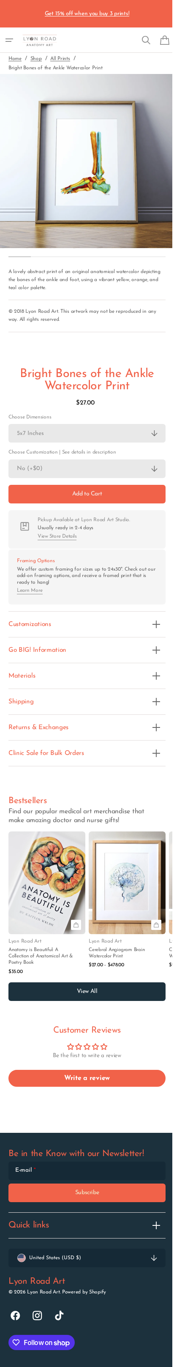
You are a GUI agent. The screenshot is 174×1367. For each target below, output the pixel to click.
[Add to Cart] (76, 925)
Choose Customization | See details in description (62, 452)
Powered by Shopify (84, 1292)
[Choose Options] (156, 925)
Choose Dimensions (29, 417)
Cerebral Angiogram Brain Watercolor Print (116, 953)
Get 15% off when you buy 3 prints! (87, 13)
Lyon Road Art (43, 1292)
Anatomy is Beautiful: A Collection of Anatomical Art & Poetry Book (40, 956)
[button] (9, 40)
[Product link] (46, 903)
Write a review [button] (83, 1078)
